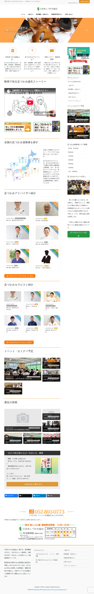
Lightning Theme (46, 589)
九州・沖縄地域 (72, 171)
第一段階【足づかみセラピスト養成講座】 (46, 561)
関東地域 (70, 152)
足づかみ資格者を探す (74, 81)
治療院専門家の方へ (74, 93)
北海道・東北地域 (73, 148)
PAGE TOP (90, 574)
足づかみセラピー (39, 550)
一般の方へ (71, 85)
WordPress (37, 589)
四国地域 (70, 163)
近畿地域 (70, 160)
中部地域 (70, 156)
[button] (7, 30)
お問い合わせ (84, 1)
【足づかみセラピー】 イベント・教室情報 (47, 555)
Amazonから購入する (33, 484)
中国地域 (70, 167)
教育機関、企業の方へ (74, 89)
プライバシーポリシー (74, 101)
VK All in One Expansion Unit (59, 589)
